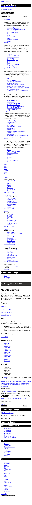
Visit (8, 63)
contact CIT (7, 377)
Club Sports (10, 158)
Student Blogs (11, 66)
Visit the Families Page (10, 226)
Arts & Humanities (12, 31)
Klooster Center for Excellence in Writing (18, 87)
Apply (9, 61)
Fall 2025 (6, 344)
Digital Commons (11, 80)
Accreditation (7, 451)
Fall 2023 (6, 353)
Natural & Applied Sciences (14, 33)
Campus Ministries (12, 122)
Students (6, 177)
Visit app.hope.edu (9, 192)
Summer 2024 (7, 350)
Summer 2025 (7, 346)
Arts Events (10, 252)
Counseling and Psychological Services (17, 137)
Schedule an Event (12, 199)
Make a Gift (10, 238)
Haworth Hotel (11, 257)
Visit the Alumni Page (9, 244)
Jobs (5, 173)
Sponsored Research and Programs (16, 86)
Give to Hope (7, 482)
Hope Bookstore (11, 125)
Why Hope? (10, 54)
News (5, 169)
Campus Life (7, 111)
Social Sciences (11, 36)
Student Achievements (13, 57)
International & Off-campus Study (16, 29)
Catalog (9, 41)
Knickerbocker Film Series (14, 108)
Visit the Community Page (11, 261)
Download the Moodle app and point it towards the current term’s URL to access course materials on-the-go (16, 382)
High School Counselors (13, 64)
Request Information (12, 67)
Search (25, 16)
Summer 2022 (7, 359)
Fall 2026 (3, 306)
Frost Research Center (13, 89)
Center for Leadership (13, 83)
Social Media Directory (10, 437)
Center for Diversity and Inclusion (16, 131)
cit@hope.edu (4, 404)
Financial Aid (10, 217)
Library (9, 38)
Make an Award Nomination (14, 233)
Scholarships (10, 58)
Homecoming (10, 232)
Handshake (10, 188)
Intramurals (10, 154)
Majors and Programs (12, 60)
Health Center (10, 129)
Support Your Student (12, 221)
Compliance (7, 450)
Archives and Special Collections (15, 84)
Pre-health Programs (12, 39)
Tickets (9, 150)
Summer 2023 (7, 355)
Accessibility (7, 454)
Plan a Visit (10, 235)
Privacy (6, 455)
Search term (4, 16)
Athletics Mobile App (12, 160)
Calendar (6, 170)
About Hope (7, 473)
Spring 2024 (7, 352)
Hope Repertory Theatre (13, 105)
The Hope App (11, 180)
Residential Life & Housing (14, 126)
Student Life (10, 123)
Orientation (10, 214)
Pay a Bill (9, 216)
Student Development (12, 121)
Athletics (6, 138)
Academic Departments (13, 28)
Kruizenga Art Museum (13, 100)
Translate (16, 266)
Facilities (9, 157)
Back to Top (4, 494)
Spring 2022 (7, 361)
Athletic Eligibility (6, 315)
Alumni (6, 229)
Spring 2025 (7, 347)
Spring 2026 (7, 343)
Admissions (7, 42)
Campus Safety (11, 132)
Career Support (11, 241)
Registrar (9, 35)
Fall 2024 (6, 349)
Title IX (6, 448)
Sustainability (10, 134)
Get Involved (10, 219)
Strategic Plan (10, 201)
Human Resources (12, 202)
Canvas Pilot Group (6, 309)
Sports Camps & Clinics (13, 151)
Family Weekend (11, 220)
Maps (5, 172)
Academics (7, 19)
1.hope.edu (10, 182)
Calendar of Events (12, 249)
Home (5, 276)
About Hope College (12, 255)
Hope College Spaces (6, 312)
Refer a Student (11, 242)
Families (6, 211)
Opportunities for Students (14, 81)
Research (6, 68)
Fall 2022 (6, 358)
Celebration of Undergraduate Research (17, 90)
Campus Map (10, 191)
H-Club (9, 161)
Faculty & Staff (8, 195)
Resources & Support (12, 32)
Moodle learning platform (9, 391)
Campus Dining (11, 128)
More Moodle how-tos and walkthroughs (15, 383)
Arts (5, 92)
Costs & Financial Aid (13, 55)
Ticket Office (10, 102)
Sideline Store (10, 156)
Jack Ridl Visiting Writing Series (15, 106)
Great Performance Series (13, 103)
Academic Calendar (12, 223)
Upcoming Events (12, 239)
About (5, 164)
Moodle (9, 186)
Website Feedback (8, 452)
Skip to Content (5, 1)
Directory (6, 269)
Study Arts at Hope (12, 109)
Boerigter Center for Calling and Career (17, 135)
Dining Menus (11, 189)
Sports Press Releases (12, 153)
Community (7, 247)
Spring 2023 (7, 356)
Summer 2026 (4, 337)
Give (5, 175)
